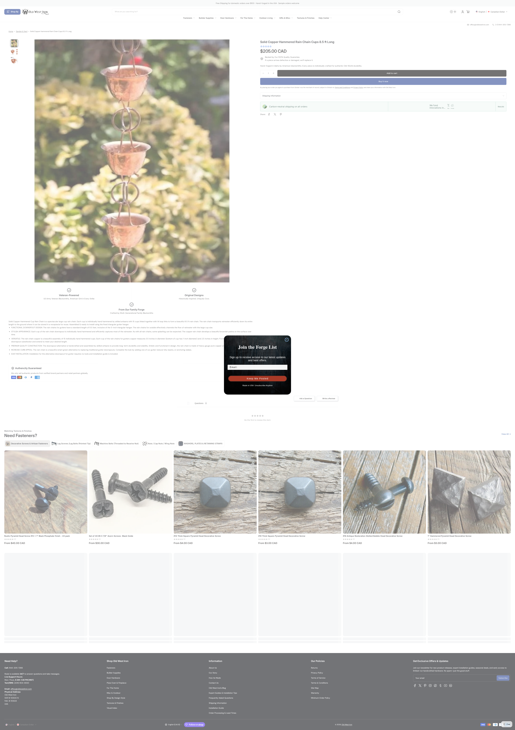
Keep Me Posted (257, 378)
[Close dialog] (286, 339)
